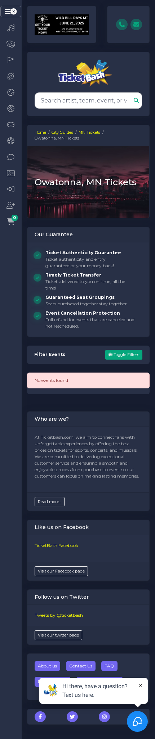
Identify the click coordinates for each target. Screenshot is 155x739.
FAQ (109, 666)
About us (47, 666)
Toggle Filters (125, 354)
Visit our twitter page (58, 635)
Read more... (49, 501)
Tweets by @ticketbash (59, 615)
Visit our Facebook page (61, 571)
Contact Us (80, 666)
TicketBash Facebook (56, 545)
